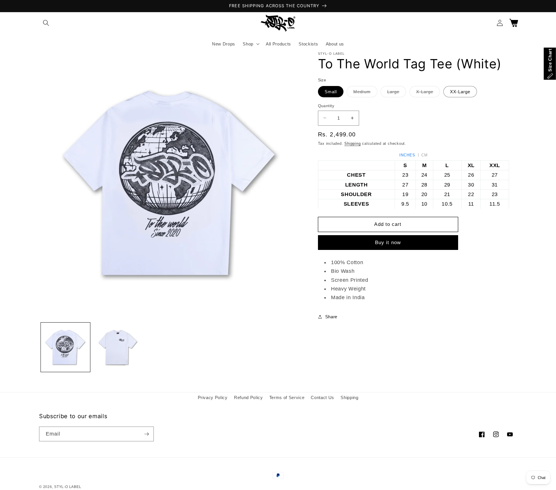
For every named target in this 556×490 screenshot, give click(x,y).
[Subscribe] (146, 434)
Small (331, 91)
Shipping (352, 143)
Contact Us (322, 397)
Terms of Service (287, 397)
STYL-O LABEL (67, 487)
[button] (46, 23)
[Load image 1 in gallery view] (65, 347)
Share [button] (331, 316)
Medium (365, 93)
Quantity (326, 105)
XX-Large (460, 91)
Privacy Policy (213, 397)
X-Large (428, 93)
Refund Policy (248, 397)
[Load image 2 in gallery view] (118, 347)
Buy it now (388, 242)
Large (396, 93)
